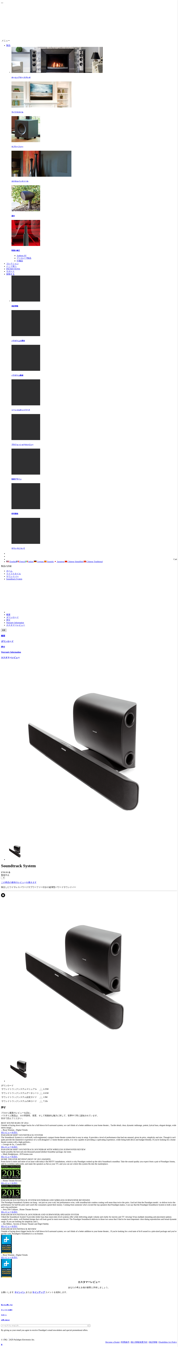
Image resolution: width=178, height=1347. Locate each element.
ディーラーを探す (7, 1310)
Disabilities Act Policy (168, 1342)
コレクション (12, 263)
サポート (10, 271)
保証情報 (153, 1342)
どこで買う (11, 266)
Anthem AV (22, 256)
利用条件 (125, 1342)
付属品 (20, 261)
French (22, 561)
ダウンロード (12, 617)
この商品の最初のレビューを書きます (18, 882)
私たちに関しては (7, 1305)
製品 (8, 45)
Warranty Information (15, 623)
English (13, 561)
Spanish (50, 561)
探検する (10, 274)
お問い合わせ (5, 1320)
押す (8, 620)
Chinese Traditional (94, 561)
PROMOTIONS (13, 269)
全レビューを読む (9, 1132)
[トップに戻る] (1, 1345)
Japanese (60, 561)
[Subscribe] (89, 1325)
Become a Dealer (112, 1342)
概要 (8, 614)
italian (31, 561)
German (40, 561)
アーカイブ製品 (24, 258)
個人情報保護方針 (139, 1342)
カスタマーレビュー (15, 625)
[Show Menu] (2, 2)
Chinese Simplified (75, 561)
